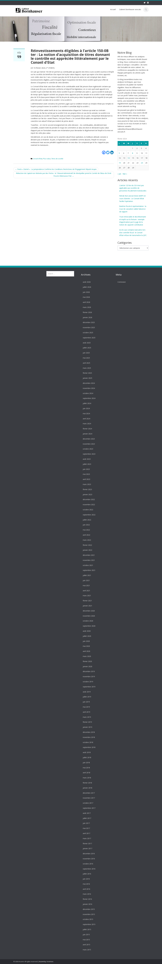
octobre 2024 (88, 393)
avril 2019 (86, 712)
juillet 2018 (87, 757)
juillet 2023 (87, 464)
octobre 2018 (88, 742)
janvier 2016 (87, 904)
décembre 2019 (89, 671)
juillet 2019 (87, 697)
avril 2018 (86, 772)
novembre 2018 (89, 737)
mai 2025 (86, 358)
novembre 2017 (89, 798)
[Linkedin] (112, 151)
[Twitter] (108, 151)
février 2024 (87, 429)
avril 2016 (86, 889)
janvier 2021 (87, 606)
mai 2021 (86, 585)
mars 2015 (87, 950)
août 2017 (87, 813)
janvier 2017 (87, 848)
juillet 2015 (87, 929)
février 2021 (87, 600)
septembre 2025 (89, 337)
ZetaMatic (49, 961)
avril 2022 (86, 535)
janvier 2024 (87, 434)
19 (120, 163)
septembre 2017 (89, 808)
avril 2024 (86, 418)
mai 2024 (86, 413)
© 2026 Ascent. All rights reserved (25, 961)
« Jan (119, 174)
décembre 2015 (89, 909)
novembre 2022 (89, 504)
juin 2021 (86, 580)
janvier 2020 (87, 666)
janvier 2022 (87, 550)
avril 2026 (86, 302)
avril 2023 (86, 479)
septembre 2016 (89, 869)
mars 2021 (87, 595)
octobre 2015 (88, 919)
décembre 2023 (89, 439)
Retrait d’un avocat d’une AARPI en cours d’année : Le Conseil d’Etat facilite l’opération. (132, 198)
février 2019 (87, 722)
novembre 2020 (89, 616)
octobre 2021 (88, 565)
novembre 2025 (89, 327)
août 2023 (87, 459)
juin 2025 (86, 353)
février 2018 (87, 783)
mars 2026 (87, 307)
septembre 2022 (89, 514)
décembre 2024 (89, 383)
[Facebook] (104, 151)
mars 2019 (87, 717)
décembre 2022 (89, 499)
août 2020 (87, 631)
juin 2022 (86, 525)
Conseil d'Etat (37, 159)
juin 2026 (86, 292)
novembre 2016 (89, 859)
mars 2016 (87, 894)
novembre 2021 (89, 560)
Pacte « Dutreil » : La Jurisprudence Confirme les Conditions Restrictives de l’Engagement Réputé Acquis (56, 169)
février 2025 (87, 373)
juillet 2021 (87, 575)
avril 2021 (86, 590)
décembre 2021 (89, 555)
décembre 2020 (89, 611)
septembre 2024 (89, 398)
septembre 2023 (89, 454)
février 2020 (87, 661)
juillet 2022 (87, 520)
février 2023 (87, 489)
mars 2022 (87, 540)
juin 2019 (86, 702)
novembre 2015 (89, 914)
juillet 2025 (87, 348)
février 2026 (87, 312)
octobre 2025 (88, 332)
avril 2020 (86, 651)
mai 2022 (86, 530)
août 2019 (87, 691)
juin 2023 (86, 469)
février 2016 (87, 899)
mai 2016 (86, 884)
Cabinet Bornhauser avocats (130, 9)
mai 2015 (86, 939)
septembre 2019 (89, 686)
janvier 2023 (87, 494)
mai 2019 (86, 707)
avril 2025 (86, 363)
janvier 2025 (87, 378)
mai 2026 (86, 297)
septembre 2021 (89, 570)
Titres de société (57, 159)
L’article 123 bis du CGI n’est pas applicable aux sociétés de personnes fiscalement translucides (132, 188)
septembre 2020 (89, 626)
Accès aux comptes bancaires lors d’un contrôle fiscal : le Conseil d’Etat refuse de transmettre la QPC (133, 232)
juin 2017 (86, 823)
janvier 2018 (87, 788)
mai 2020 (86, 646)
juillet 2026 (87, 287)
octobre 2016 (88, 863)
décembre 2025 (89, 322)
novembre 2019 (89, 676)
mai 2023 (86, 474)
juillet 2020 (87, 636)
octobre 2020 (88, 621)
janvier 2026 (87, 317)
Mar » (125, 174)
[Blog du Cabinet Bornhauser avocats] (29, 10)
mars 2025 (87, 368)
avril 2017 (86, 833)
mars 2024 (87, 423)
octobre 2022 (88, 509)
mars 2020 (87, 656)
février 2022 (87, 545)
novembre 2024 (89, 388)
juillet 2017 (87, 818)
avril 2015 (86, 944)
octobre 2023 (88, 449)
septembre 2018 (89, 747)
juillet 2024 (87, 403)
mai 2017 (86, 828)
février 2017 (87, 843)
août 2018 (87, 752)
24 (142, 163)
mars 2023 (87, 484)
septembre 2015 (89, 924)
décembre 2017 (89, 793)
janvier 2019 (87, 727)
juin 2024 (86, 408)
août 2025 (87, 342)
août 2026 (87, 282)
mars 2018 (87, 778)
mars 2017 (87, 838)
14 (129, 158)
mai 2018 (86, 767)
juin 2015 (86, 934)
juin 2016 (86, 879)
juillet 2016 (87, 874)
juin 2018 (86, 762)
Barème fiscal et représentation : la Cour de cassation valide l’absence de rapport (132, 209)
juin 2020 (86, 641)
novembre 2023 (89, 444)
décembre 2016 (89, 853)
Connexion (122, 282)
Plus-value (47, 159)
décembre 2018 (89, 732)
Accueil (113, 9)
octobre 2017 (88, 803)
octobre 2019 (88, 681)
